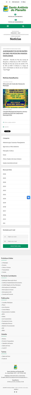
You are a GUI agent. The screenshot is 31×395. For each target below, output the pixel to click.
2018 (4, 207)
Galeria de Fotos (6, 345)
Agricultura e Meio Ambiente (11, 146)
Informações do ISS (6, 292)
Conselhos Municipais (7, 302)
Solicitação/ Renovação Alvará (9, 280)
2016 (4, 215)
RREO (3, 330)
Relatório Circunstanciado (8, 325)
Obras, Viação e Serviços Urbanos (12, 159)
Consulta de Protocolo (7, 294)
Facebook (4, 358)
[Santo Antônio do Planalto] (15, 8)
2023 (4, 186)
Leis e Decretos (5, 307)
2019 (4, 202)
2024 (4, 182)
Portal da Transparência (15, 22)
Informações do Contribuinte (9, 287)
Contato (4, 272)
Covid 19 (4, 348)
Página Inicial (14, 32)
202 (4, 223)
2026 (4, 174)
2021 (4, 194)
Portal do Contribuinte (15, 16)
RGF (3, 328)
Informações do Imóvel (7, 289)
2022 (4, 190)
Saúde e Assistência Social (10, 163)
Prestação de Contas (7, 321)
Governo (4, 265)
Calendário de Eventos (7, 343)
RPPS (3, 314)
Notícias (4, 338)
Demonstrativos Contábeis (8, 312)
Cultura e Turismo (6, 267)
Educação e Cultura (8, 150)
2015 (4, 219)
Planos (3, 305)
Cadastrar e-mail (15, 246)
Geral (19, 32)
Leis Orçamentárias (6, 319)
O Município (5, 262)
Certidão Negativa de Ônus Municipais (11, 285)
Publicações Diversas (7, 323)
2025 (4, 178)
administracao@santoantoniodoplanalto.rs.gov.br (18, 377)
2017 (4, 211)
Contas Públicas (6, 309)
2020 (4, 198)
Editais (3, 316)
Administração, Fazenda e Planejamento (14, 142)
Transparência (5, 269)
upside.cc (16, 389)
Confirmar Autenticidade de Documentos (12, 282)
